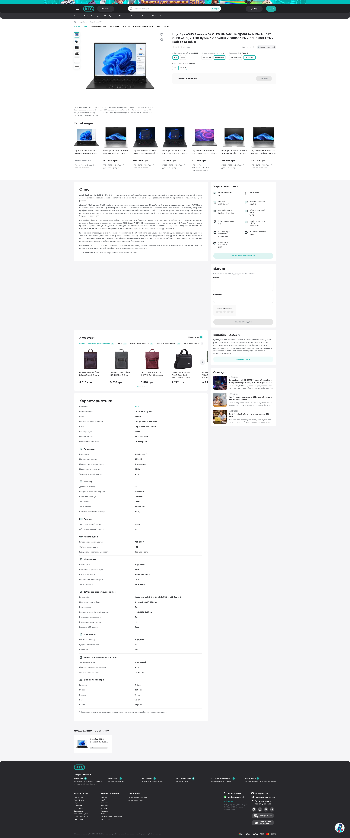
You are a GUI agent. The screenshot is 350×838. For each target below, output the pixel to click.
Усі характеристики (242, 256)
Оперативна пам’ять (141, 343)
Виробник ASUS (225, 334)
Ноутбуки (83, 22)
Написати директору (265, 797)
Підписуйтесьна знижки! (266, 822)
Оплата (145, 16)
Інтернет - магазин (110, 793)
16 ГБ (175, 57)
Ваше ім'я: (217, 294)
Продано (264, 79)
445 (174, 68)
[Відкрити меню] (77, 8)
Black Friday (105, 819)
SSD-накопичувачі (81, 814)
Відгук (216, 277)
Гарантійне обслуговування (139, 797)
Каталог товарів (82, 793)
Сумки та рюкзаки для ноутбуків (96, 343)
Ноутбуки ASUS (96, 22)
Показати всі (193, 337)
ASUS (137, 407)
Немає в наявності (267, 47)
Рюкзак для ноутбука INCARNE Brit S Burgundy (152, 373)
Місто (107, 9)
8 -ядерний (219, 57)
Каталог (77, 16)
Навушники (78, 819)
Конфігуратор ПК (98, 16)
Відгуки (126, 26)
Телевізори (78, 808)
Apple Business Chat (237, 797)
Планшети (78, 805)
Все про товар (80, 26)
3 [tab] (144, 386)
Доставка (135, 16)
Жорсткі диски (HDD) (168, 343)
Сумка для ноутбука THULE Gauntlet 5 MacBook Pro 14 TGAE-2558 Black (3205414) (182, 375)
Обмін (154, 16)
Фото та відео (163, 26)
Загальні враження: (223, 308)
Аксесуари (114, 26)
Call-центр (228, 801)
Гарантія (104, 803)
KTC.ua (88, 8)
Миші (121, 343)
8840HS (183, 68)
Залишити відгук (243, 322)
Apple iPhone (79, 800)
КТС (75, 22)
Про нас (112, 16)
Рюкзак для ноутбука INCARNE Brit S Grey (120, 373)
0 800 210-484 (234, 793)
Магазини (123, 16)
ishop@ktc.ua (261, 793)
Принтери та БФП (81, 816)
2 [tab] (142, 386)
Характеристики (98, 26)
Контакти (164, 16)
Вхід (255, 9)
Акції (86, 16)
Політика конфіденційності (111, 816)
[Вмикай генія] (175, 2)
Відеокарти (78, 811)
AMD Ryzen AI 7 (235, 57)
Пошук (215, 9)
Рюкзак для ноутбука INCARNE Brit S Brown (89, 373)
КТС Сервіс (134, 793)
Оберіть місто (81, 775)
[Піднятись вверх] (330, 828)
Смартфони (78, 797)
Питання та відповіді (143, 26)
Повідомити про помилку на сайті (263, 802)
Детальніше (242, 359)
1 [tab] (139, 386)
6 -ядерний (207, 57)
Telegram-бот (266, 816)
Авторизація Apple (136, 800)
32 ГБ (183, 57)
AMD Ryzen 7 (249, 57)
